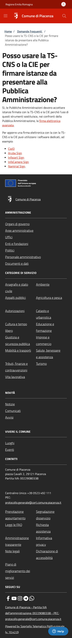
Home (8, 31)
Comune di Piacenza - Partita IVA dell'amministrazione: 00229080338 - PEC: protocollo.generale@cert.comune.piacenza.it (33, 613)
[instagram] (20, 598)
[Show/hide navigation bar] (5, 15)
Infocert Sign (16, 157)
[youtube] (14, 598)
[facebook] (8, 598)
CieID (11, 148)
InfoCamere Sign (18, 162)
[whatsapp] (32, 598)
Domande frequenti (30, 31)
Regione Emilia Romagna (19, 4)
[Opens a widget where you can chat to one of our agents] (58, 631)
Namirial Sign (16, 166)
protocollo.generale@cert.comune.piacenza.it (33, 502)
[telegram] (26, 598)
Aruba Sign (15, 153)
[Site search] (64, 16)
